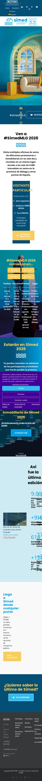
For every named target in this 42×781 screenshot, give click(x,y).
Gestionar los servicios (20, 384)
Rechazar (21, 394)
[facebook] (21, 117)
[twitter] (21, 112)
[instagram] (21, 122)
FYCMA (21, 773)
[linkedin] (21, 107)
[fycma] (12, 1)
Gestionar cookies (21, 400)
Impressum (36, 404)
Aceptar (21, 388)
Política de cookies (10, 535)
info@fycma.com (10, 749)
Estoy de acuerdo (9, 537)
